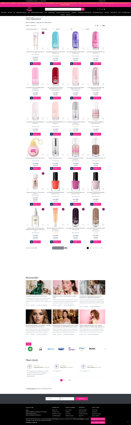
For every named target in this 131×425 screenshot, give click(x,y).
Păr (29, 12)
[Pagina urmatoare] (104, 248)
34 (69, 380)
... (66, 380)
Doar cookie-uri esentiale (98, 422)
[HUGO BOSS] (91, 351)
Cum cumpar (69, 410)
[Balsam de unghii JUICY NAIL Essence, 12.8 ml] (35, 147)
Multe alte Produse (109, 2)
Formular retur (55, 411)
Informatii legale (83, 410)
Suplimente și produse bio (84, 12)
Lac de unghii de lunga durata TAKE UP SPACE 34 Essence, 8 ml (76, 52)
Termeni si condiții (56, 413)
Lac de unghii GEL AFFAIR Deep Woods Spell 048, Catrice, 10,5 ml (95, 193)
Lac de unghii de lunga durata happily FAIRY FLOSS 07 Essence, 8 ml (75, 88)
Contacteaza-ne (82, 411)
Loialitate (68, 411)
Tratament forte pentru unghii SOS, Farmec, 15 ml (35, 52)
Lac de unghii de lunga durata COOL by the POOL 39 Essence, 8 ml (55, 52)
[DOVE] (81, 351)
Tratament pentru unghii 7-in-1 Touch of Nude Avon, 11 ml (35, 193)
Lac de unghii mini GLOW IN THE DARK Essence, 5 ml (75, 159)
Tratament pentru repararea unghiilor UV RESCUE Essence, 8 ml (96, 123)
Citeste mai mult (31, 376)
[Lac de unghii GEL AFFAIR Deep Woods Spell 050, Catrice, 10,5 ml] (55, 181)
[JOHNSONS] (50, 351)
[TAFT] (39, 351)
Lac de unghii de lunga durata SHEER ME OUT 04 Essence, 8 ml (55, 123)
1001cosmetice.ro (31, 388)
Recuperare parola (96, 413)
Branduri (28, 344)
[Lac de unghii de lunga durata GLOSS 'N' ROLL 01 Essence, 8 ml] (75, 111)
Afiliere (63, 14)
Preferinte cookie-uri (31, 422)
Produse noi (114, 12)
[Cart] (104, 9)
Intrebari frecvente (83, 413)
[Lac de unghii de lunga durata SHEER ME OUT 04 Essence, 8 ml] (55, 111)
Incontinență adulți (98, 12)
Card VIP (68, 14)
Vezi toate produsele (58, 248)
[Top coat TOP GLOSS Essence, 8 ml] (55, 147)
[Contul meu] (102, 9)
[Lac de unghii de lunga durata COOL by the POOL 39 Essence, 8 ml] (55, 41)
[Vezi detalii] (27, 48)
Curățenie (73, 12)
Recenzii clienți (126, 12)
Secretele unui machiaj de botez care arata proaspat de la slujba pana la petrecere (90, 297)
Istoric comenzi (95, 415)
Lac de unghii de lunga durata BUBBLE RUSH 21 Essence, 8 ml (35, 88)
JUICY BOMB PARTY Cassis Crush (53, 2)
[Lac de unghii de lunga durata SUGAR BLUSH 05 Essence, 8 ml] (35, 111)
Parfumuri (3, 12)
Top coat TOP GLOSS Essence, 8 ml (55, 158)
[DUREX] (60, 351)
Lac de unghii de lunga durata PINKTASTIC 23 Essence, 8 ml (96, 52)
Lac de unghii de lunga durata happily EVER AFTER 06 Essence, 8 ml (95, 88)
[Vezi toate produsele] (100, 25)
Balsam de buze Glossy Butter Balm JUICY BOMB (91, 2)
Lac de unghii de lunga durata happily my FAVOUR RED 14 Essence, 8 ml (55, 88)
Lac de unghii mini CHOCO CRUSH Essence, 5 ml (95, 158)
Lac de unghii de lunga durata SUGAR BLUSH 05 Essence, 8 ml (35, 123)
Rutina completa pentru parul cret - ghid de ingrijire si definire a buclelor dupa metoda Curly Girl (92, 326)
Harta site (81, 415)
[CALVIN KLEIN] (101, 351)
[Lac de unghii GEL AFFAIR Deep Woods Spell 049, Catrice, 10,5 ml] (75, 181)
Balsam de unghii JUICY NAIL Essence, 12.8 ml (35, 158)
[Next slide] (105, 349)
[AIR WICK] (29, 351)
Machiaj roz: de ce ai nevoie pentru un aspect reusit (64, 297)
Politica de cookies (78, 418)
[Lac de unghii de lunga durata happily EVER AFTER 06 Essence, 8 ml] (95, 76)
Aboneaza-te (82, 398)
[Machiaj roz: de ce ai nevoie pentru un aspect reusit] (65, 287)
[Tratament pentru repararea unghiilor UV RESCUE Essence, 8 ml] (95, 111)
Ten (14, 12)
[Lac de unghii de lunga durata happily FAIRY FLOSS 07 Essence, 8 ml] (75, 76)
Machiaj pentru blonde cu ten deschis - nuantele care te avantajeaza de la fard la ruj (38, 326)
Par (85, 334)
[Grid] (97, 25)
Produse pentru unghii (37, 12)
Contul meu (95, 410)
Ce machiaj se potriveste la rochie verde (36, 296)
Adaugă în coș (36, 63)
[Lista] (95, 25)
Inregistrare (94, 411)
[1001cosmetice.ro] (33, 9)
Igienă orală (51, 12)
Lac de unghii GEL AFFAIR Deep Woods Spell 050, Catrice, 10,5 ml (55, 193)
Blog (119, 12)
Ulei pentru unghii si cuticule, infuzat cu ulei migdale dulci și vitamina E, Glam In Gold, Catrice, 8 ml (35, 229)
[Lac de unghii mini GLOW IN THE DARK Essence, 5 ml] (75, 147)
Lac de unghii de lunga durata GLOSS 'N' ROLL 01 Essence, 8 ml (75, 123)
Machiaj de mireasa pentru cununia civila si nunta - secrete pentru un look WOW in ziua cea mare (65, 326)
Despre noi (55, 410)
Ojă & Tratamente (35, 54)
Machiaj (10, 12)
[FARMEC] (70, 351)
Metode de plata (69, 415)
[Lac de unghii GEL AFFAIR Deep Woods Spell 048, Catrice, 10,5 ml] (95, 181)
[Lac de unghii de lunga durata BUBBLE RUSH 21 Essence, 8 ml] (35, 76)
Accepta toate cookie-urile (98, 419)
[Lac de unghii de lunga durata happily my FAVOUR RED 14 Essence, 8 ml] (55, 76)
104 (70, 2)
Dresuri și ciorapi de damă (63, 12)
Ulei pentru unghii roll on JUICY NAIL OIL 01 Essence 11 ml (55, 229)
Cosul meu (68, 413)
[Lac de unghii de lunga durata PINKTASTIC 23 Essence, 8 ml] (95, 41)
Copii (45, 12)
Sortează (28, 25)
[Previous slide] (26, 349)
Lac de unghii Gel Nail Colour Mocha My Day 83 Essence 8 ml (96, 229)
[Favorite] (100, 9)
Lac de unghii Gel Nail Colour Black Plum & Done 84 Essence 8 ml (75, 229)
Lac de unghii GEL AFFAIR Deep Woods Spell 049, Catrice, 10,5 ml (75, 193)
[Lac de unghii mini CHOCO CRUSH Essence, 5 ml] (95, 147)
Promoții (107, 12)
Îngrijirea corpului (22, 12)
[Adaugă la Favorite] (43, 48)
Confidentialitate (56, 415)
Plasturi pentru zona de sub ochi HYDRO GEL (32, 2)
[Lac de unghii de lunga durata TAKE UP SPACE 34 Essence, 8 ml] (75, 41)
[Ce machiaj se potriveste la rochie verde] (39, 287)
